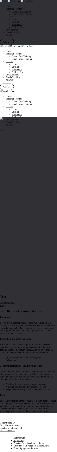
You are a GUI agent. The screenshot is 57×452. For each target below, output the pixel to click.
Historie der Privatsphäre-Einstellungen (31, 445)
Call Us (6, 42)
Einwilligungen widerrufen (25, 448)
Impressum (18, 440)
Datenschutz (19, 438)
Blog (2, 305)
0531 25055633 (7, 430)
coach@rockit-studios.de (11, 428)
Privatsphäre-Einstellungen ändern (29, 443)
